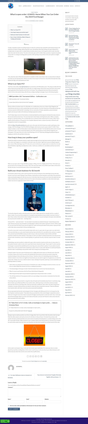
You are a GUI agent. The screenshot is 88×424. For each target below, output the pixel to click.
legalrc (66, 187)
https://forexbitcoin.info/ (18, 125)
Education (67, 160)
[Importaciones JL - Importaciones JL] (11, 6)
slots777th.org (68, 200)
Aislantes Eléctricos (38, 5)
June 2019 (67, 287)
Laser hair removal (69, 184)
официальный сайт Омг (69, 114)
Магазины (67, 208)
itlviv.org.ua (68, 173)
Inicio (20, 5)
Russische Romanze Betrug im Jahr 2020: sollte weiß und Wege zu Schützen (74, 37)
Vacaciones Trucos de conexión (74, 44)
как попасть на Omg (76, 109)
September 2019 (69, 279)
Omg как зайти (67, 85)
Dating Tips (68, 157)
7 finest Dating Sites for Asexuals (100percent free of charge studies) (74, 30)
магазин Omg (67, 111)
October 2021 (68, 260)
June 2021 (67, 271)
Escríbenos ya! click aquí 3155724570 (4, 421)
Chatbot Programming (70, 152)
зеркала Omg (67, 107)
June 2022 (67, 252)
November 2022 (69, 239)
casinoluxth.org (68, 149)
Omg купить (72, 85)
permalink (45, 361)
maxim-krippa (68, 189)
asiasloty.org (68, 133)
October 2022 (68, 242)
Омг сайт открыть (75, 102)
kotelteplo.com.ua (69, 181)
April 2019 (67, 292)
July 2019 (67, 284)
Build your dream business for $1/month (20, 34)
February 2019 (68, 295)
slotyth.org (67, 202)
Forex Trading (34, 12)
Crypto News (68, 155)
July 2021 (67, 268)
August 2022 (68, 247)
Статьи (67, 218)
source (31, 102)
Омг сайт (70, 102)
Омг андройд (73, 100)
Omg (77, 80)
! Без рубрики (68, 125)
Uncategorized (68, 205)
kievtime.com (68, 176)
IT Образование (69, 171)
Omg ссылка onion (70, 96)
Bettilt (66, 141)
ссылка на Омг (71, 116)
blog (66, 144)
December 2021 (69, 258)
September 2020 (69, 274)
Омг (66, 100)
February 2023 (68, 231)
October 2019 (68, 276)
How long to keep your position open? (19, 32)
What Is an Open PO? (16, 29)
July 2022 (67, 250)
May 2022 (67, 255)
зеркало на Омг (72, 107)
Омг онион (67, 102)
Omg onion (68, 82)
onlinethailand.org (69, 194)
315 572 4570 (17, 1)
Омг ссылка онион (70, 104)
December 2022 (69, 236)
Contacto (77, 5)
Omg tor (73, 82)
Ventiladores (59, 5)
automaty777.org (69, 136)
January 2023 (68, 234)
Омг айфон (69, 100)
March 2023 (68, 228)
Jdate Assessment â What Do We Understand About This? (73, 51)
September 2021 (69, 263)
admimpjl (41, 20)
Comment (10, 387)
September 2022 (69, 244)
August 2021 (68, 266)
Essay (66, 163)
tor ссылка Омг (76, 98)
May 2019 (67, 290)
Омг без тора (78, 100)
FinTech (67, 165)
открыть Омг (73, 113)
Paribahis (67, 197)
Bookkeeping (68, 147)
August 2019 (68, 282)
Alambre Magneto (50, 5)
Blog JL (72, 5)
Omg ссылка (74, 94)
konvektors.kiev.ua (69, 179)
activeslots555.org (69, 128)
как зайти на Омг (70, 109)
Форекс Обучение (69, 221)
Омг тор (77, 104)
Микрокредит (68, 210)
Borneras (66, 5)
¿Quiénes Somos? (27, 5)
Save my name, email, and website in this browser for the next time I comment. (28, 405)
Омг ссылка (68, 216)
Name (9, 399)
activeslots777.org (69, 131)
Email (27, 399)
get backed (24, 86)
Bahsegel (67, 139)
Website (47, 399)
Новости (67, 213)
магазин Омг (72, 111)
